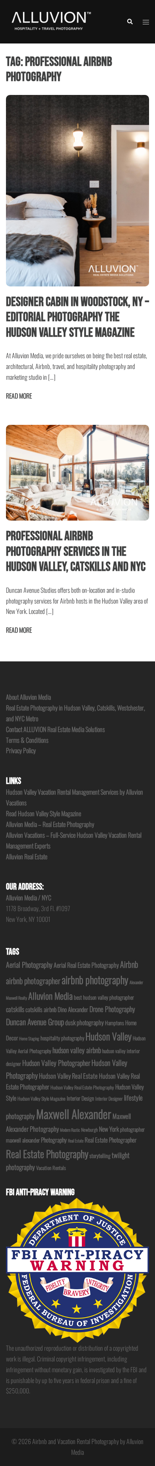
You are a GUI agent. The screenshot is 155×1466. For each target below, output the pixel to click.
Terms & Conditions (27, 740)
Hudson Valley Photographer (56, 1063)
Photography (54, 1139)
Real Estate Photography (47, 1153)
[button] (129, 21)
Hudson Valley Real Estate (68, 1076)
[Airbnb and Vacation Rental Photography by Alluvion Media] (50, 21)
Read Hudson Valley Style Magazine (43, 813)
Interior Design (80, 1098)
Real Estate (75, 1140)
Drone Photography (112, 1009)
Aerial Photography (29, 964)
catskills (15, 1009)
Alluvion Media (50, 995)
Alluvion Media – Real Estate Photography (50, 824)
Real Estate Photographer (111, 1139)
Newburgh (89, 1129)
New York (109, 1129)
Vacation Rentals (51, 1168)
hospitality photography (62, 1038)
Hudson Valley (108, 1036)
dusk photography (84, 1022)
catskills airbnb (40, 1009)
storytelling (99, 1156)
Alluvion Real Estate (26, 856)
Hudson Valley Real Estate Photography (82, 1087)
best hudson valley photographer (104, 997)
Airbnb (129, 964)
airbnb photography (95, 979)
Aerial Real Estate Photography (86, 965)
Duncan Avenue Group (35, 1022)
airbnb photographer (33, 981)
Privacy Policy (21, 750)
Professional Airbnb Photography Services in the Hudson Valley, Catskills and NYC (75, 552)
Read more (19, 396)
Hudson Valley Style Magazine (41, 1098)
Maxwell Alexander (73, 1113)
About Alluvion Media (28, 697)
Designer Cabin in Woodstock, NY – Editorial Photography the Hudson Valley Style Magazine (77, 317)
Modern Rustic (70, 1130)
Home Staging (29, 1038)
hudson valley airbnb (76, 1050)
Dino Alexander (73, 1009)
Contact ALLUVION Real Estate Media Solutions (55, 729)
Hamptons (114, 1023)
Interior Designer (109, 1098)
